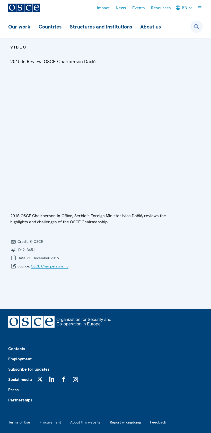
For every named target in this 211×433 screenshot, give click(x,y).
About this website (85, 422)
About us (150, 26)
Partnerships (20, 400)
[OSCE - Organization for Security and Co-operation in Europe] (24, 8)
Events (138, 8)
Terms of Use (19, 422)
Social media (20, 379)
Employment (20, 359)
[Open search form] (196, 27)
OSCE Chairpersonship (49, 266)
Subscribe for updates (29, 369)
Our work (19, 26)
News (121, 8)
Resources (161, 8)
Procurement (50, 422)
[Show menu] (200, 8)
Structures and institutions (101, 26)
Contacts (16, 348)
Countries (50, 26)
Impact (103, 8)
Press (13, 389)
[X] (40, 379)
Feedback (158, 422)
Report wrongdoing (125, 422)
